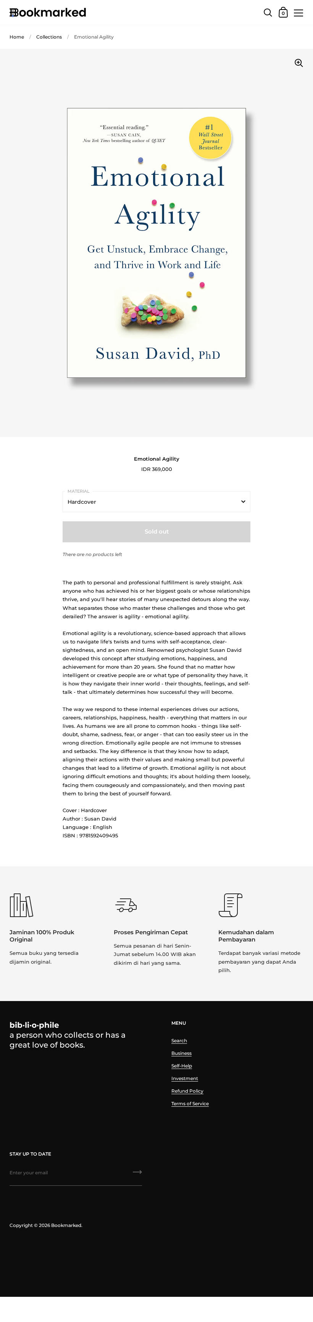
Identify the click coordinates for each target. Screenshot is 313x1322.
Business (181, 1053)
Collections (49, 37)
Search (179, 1040)
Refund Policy (187, 1091)
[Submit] (137, 1174)
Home (17, 37)
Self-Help (181, 1066)
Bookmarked (66, 1225)
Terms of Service (190, 1103)
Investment (184, 1078)
